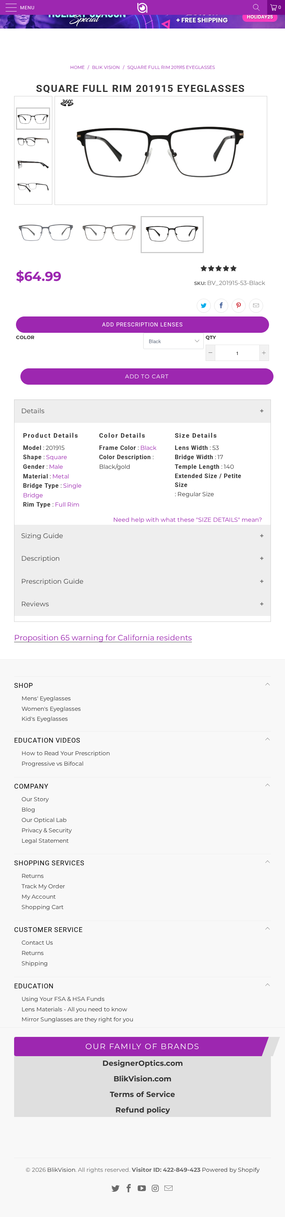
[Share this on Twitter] (204, 306)
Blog (28, 809)
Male (56, 466)
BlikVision (61, 1169)
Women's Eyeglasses (51, 708)
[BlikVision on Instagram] (155, 1189)
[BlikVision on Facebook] (128, 1189)
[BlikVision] (142, 7)
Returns (33, 875)
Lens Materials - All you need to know (74, 1009)
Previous (33, 102)
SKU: (200, 283)
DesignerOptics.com (142, 1063)
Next (33, 198)
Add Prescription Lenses (142, 324)
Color (25, 337)
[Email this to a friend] (256, 306)
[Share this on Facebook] (221, 306)
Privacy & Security (47, 830)
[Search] (259, 7)
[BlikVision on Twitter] (115, 1189)
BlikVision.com (142, 1078)
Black (148, 447)
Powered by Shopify (230, 1169)
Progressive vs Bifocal (52, 763)
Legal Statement (45, 840)
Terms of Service (142, 1094)
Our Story (35, 799)
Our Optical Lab (44, 819)
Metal (60, 476)
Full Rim (67, 504)
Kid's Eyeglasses (45, 718)
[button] (218, 268)
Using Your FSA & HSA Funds (63, 998)
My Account (39, 896)
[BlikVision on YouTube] (142, 1189)
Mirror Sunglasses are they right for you (77, 1019)
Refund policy (142, 1109)
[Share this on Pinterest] (239, 306)
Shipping (35, 963)
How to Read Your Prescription (66, 753)
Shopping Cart (42, 907)
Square (56, 457)
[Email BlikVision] (168, 1189)
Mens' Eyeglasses (46, 698)
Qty (211, 337)
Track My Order (43, 886)
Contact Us (37, 942)
